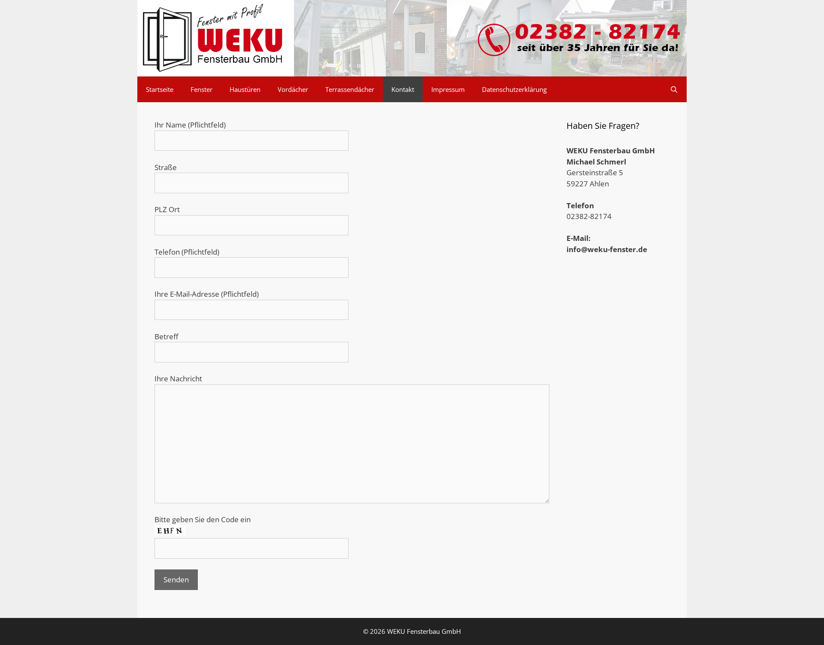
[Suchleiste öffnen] (674, 89)
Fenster (201, 89)
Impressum (448, 89)
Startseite (159, 89)
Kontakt (402, 89)
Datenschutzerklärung (514, 89)
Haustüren (245, 89)
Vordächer (293, 89)
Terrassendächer (349, 89)
